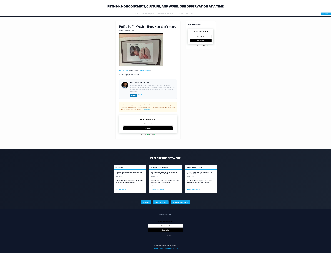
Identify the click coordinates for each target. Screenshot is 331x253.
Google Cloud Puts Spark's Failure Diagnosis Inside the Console (129, 173)
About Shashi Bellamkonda (186, 14)
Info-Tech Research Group (171, 248)
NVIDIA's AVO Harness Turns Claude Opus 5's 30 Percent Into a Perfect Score (129, 181)
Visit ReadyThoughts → (158, 189)
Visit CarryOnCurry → (193, 189)
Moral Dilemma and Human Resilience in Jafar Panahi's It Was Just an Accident (165, 181)
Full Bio (140, 94)
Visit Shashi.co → (121, 189)
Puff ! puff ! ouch (123, 70)
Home (137, 14)
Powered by (144, 134)
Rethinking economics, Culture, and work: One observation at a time (165, 6)
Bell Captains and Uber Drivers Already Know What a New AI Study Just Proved (165, 173)
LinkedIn (133, 95)
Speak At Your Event (165, 14)
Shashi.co (146, 202)
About (161, 248)
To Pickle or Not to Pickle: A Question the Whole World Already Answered (199, 173)
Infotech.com (147, 109)
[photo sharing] (148, 49)
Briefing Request (148, 14)
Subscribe (325, 13)
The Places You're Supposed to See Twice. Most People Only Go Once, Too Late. (200, 181)
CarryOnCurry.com (160, 202)
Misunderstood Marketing (180, 202)
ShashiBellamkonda (145, 70)
